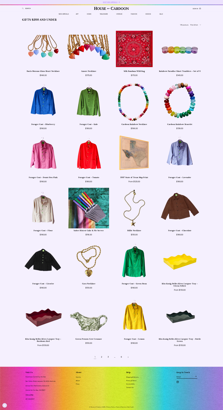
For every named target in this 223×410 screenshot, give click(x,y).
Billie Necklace (134, 231)
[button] (26, 8)
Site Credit (130, 407)
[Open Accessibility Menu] (4, 405)
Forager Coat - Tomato (88, 177)
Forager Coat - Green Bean (134, 284)
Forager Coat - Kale (89, 124)
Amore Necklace (88, 71)
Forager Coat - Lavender (179, 177)
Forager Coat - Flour (43, 231)
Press (77, 384)
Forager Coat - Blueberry (43, 124)
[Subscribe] (195, 376)
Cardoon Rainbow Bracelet (179, 124)
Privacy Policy (111, 407)
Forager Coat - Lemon (134, 339)
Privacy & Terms (131, 380)
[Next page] (128, 357)
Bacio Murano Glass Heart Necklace (43, 71)
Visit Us (78, 377)
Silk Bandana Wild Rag (134, 71)
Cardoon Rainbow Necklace (134, 124)
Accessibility (130, 384)
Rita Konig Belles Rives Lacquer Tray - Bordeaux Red (43, 340)
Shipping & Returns (132, 377)
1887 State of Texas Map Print (134, 177)
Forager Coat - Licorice (43, 284)
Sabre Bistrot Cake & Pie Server (89, 231)
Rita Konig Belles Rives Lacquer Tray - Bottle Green (180, 340)
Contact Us (130, 387)
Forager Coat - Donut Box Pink (43, 177)
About (78, 380)
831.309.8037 (30, 399)
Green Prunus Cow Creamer (88, 339)
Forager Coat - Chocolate (179, 231)
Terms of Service (121, 407)
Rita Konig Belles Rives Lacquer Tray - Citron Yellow (180, 285)
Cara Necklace (88, 284)
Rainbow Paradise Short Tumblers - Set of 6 (180, 71)
